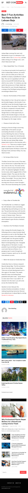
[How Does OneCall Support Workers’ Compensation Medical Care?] (6, 463)
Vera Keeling (9, 24)
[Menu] (3, 2)
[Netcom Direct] (15, 2)
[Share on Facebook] (5, 30)
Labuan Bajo (17, 57)
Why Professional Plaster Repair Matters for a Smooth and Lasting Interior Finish (14, 422)
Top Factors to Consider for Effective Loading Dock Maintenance (19, 454)
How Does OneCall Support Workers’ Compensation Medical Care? (19, 463)
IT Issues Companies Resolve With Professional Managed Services (19, 445)
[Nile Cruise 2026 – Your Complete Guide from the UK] (14, 352)
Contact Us (10, 483)
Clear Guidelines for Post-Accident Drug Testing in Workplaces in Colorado (19, 436)
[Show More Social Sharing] (24, 30)
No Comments (6, 26)
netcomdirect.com (6, 488)
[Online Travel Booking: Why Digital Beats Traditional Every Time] (14, 329)
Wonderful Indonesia (7, 295)
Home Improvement (7, 416)
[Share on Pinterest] (19, 30)
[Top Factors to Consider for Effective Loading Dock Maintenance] (6, 454)
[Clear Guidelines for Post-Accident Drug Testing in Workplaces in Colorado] (6, 437)
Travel (4, 11)
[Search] (25, 2)
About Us (18, 483)
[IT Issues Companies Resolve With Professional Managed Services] (6, 446)
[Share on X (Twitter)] (12, 30)
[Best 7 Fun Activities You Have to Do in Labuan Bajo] (14, 42)
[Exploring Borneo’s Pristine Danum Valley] (14, 374)
